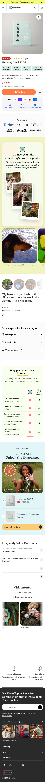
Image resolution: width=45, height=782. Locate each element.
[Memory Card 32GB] (10, 500)
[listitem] (22, 302)
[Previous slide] (3, 2)
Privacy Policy (7, 716)
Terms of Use (31, 713)
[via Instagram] (22, 614)
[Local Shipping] (14, 673)
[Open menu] (3, 7)
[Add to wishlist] (40, 92)
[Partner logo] (8, 124)
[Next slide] (41, 2)
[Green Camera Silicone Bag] (10, 516)
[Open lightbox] (38, 17)
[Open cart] (41, 7)
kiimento (12, 778)
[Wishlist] (35, 7)
